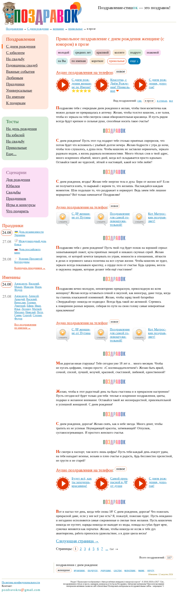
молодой (63, 52)
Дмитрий (19, 305)
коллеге (119, 52)
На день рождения (21, 129)
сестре (118, 570)
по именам (79, 61)
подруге (135, 52)
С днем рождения (20, 46)
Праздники (15, 84)
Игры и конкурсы (20, 205)
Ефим (30, 305)
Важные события (20, 71)
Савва (17, 315)
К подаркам (15, 103)
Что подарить (17, 211)
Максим (28, 286)
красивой (103, 52)
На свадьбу (15, 59)
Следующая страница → (77, 541)
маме (141, 570)
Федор (18, 289)
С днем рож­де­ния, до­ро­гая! (158, 83)
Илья (17, 309)
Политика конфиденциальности (21, 582)
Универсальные (19, 90)
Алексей (34, 296)
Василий (34, 283)
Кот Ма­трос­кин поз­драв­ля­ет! (157, 217)
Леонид (26, 309)
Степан (37, 315)
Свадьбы (13, 192)
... (106, 549)
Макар (18, 286)
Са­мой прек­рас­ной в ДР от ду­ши (119, 482)
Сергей (27, 315)
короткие (97, 61)
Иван (38, 305)
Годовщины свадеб (22, 65)
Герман (31, 302)
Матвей (36, 309)
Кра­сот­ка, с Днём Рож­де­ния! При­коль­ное (120, 85)
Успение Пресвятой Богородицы (28, 260)
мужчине (79, 570)
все (171, 100)
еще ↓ (134, 61)
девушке (106, 570)
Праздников (16, 198)
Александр (20, 283)
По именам (15, 96)
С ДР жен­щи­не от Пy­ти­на (81, 215)
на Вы (62, 61)
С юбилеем (15, 52)
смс (139, 100)
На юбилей (15, 135)
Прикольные (16, 147)
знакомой (153, 52)
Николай (30, 312)
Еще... (11, 154)
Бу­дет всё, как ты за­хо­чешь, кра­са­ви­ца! (82, 482)
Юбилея (13, 186)
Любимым (14, 78)
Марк (38, 286)
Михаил (19, 312)
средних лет (83, 52)
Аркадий (19, 299)
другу (150, 570)
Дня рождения (18, 179)
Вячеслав (20, 302)
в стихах (162, 100)
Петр (40, 312)
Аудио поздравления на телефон (84, 72)
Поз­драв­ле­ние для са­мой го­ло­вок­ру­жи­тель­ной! (120, 219)
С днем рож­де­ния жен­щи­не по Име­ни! (82, 83)
